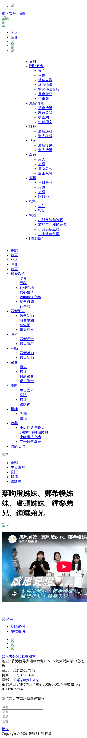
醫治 (41, 210)
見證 (41, 187)
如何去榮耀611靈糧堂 (19, 656)
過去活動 (45, 150)
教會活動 (45, 108)
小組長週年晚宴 (50, 220)
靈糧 (32, 178)
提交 (5, 729)
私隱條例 (18, 626)
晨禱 (41, 164)
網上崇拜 (9, 14)
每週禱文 (45, 122)
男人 (41, 159)
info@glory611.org (25, 680)
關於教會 (36, 66)
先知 (41, 206)
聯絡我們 (36, 238)
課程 (32, 126)
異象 (41, 75)
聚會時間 (45, 94)
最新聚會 (45, 168)
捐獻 (21, 14)
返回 (9, 524)
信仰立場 (45, 80)
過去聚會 (45, 173)
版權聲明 (18, 631)
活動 (32, 140)
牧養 (32, 215)
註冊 (14, 37)
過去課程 (45, 136)
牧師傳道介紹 (49, 89)
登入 (14, 32)
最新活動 (45, 145)
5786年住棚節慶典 (52, 224)
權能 (32, 201)
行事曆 (43, 98)
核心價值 (45, 84)
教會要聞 (45, 112)
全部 (14, 463)
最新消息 (36, 103)
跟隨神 (43, 196)
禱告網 (43, 117)
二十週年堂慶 (49, 234)
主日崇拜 (45, 182)
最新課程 (45, 131)
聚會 (32, 154)
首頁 (32, 61)
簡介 (41, 70)
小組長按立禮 (49, 229)
